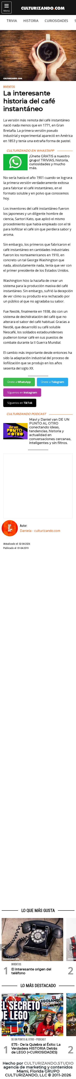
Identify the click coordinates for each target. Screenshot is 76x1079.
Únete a (19, 382)
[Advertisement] (38, 729)
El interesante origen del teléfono (31, 971)
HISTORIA (30, 20)
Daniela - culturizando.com (40, 530)
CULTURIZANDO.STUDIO (49, 1063)
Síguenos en (22, 392)
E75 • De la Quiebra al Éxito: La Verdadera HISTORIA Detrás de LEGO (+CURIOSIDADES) (36, 1048)
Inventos (9, 87)
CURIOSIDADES (56, 20)
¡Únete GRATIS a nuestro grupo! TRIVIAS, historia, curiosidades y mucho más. (49, 162)
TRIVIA (11, 20)
